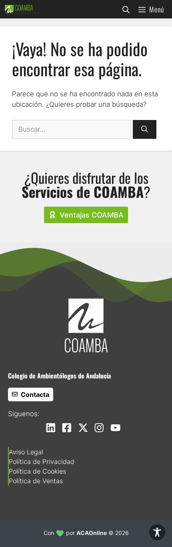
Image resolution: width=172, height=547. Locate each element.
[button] (126, 9)
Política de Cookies (37, 471)
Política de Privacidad (41, 462)
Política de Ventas (36, 481)
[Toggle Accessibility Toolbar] (157, 532)
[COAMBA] (23, 9)
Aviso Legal (26, 452)
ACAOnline (91, 532)
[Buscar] (144, 129)
